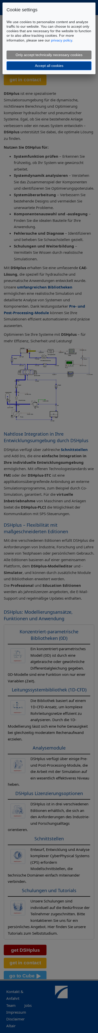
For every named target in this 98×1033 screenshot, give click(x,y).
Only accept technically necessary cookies (49, 55)
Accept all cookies (49, 66)
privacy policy (61, 40)
